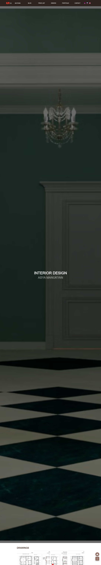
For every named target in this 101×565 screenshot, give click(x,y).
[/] (97, 554)
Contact (77, 3)
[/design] (9, 3)
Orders (53, 3)
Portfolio (65, 3)
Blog (29, 3)
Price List (41, 3)
